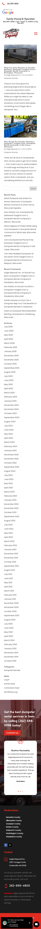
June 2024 (9, 430)
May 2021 (8, 582)
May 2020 (8, 632)
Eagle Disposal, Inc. (13, 75)
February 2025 (10, 397)
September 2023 (11, 467)
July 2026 (8, 326)
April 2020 (8, 636)
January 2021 (10, 599)
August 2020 (9, 619)
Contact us (12, 732)
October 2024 (10, 413)
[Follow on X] (10, 845)
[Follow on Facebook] (5, 845)
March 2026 (9, 343)
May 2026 (8, 335)
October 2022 (10, 512)
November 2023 (11, 458)
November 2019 (11, 657)
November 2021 (11, 557)
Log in (6, 679)
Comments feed (11, 688)
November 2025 (11, 359)
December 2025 (11, 355)
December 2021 (11, 553)
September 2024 (11, 417)
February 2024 (10, 446)
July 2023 (8, 475)
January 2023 (10, 500)
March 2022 (9, 541)
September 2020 (11, 615)
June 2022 (8, 529)
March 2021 (9, 591)
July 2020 (8, 624)
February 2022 (10, 545)
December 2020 (11, 603)
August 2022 (9, 520)
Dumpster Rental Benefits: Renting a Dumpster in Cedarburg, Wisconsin (20, 314)
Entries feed (9, 684)
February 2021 (10, 595)
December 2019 (11, 652)
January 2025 (10, 401)
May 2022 (8, 533)
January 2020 (10, 648)
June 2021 (8, 578)
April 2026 (8, 339)
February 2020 (10, 644)
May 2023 (8, 483)
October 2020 (10, 611)
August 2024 (10, 421)
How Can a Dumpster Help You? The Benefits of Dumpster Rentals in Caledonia (20, 303)
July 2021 (8, 574)
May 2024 (8, 434)
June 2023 (8, 479)
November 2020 (11, 607)
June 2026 (8, 331)
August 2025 (9, 372)
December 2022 (11, 504)
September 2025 (11, 368)
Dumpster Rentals (11, 78)
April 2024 (8, 438)
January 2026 (10, 351)
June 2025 (8, 380)
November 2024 (11, 409)
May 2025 (8, 384)
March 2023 (9, 492)
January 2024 (10, 450)
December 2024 (11, 405)
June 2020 (8, 628)
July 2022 (8, 524)
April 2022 (8, 537)
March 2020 (9, 640)
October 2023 (10, 463)
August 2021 (9, 570)
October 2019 (10, 661)
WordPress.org (10, 692)
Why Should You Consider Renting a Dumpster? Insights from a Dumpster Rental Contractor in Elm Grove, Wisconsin (20, 144)
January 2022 (10, 549)
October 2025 (10, 364)
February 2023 (10, 496)
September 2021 (11, 566)
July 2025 (8, 376)
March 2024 (9, 442)
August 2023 (9, 471)
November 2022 (11, 508)
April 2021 (8, 586)
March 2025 (9, 392)
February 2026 (10, 347)
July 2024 (8, 425)
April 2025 (8, 388)
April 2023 (8, 487)
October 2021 (10, 562)
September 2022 (11, 516)
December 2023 (11, 454)
